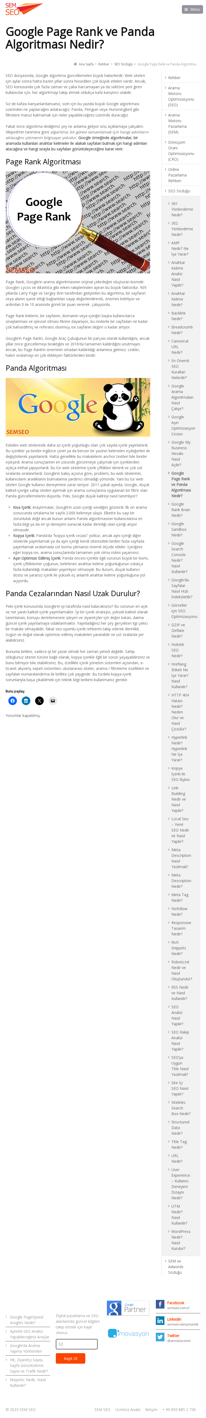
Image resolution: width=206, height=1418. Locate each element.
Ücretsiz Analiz (128, 1409)
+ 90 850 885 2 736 (179, 1409)
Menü (195, 9)
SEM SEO (102, 1409)
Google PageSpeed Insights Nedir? (26, 1319)
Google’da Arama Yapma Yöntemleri (26, 1348)
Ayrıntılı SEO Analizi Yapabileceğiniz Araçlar (29, 1334)
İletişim (151, 1409)
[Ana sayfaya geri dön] (24, 9)
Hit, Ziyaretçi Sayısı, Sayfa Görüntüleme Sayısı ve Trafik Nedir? (29, 1365)
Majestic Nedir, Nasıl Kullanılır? (28, 1382)
